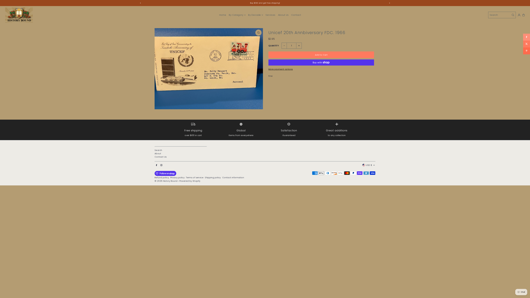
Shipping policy (213, 177)
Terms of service (194, 177)
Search (158, 150)
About (158, 153)
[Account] (519, 15)
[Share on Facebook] (526, 37)
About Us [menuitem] (283, 15)
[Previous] (140, 3)
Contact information (233, 177)
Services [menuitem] (270, 15)
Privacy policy (177, 177)
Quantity (273, 45)
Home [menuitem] (222, 15)
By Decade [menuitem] (254, 15)
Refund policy (162, 177)
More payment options (280, 69)
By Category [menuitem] (236, 15)
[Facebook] (156, 165)
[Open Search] (502, 15)
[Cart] (523, 15)
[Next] (389, 3)
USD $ (369, 165)
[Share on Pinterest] (526, 50)
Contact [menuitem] (296, 15)
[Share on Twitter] (526, 44)
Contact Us (161, 156)
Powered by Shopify (189, 180)
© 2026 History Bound (166, 180)
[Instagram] (161, 165)
